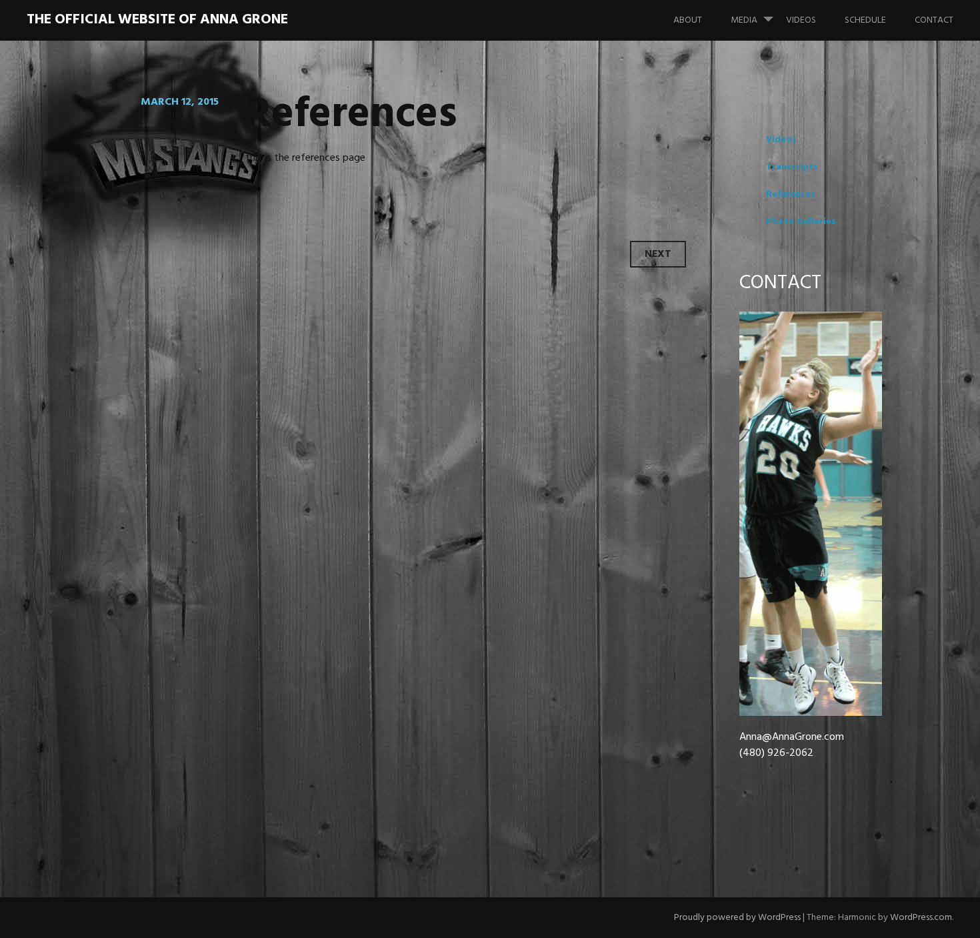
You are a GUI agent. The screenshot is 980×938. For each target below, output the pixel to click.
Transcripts (792, 167)
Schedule (865, 20)
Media (744, 20)
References (790, 194)
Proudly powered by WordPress (737, 917)
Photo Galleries (801, 221)
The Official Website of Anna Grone (157, 19)
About (687, 20)
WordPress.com (921, 917)
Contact (934, 20)
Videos (801, 20)
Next (658, 254)
